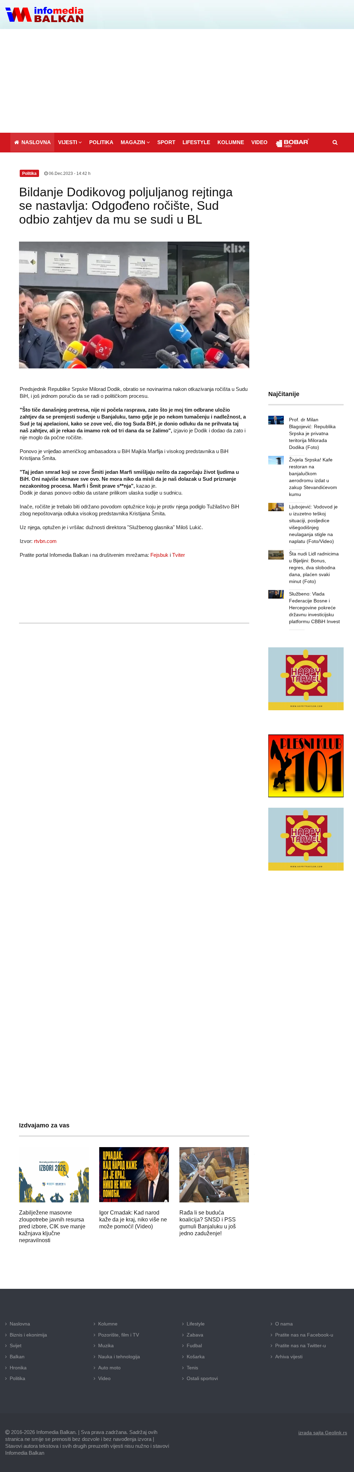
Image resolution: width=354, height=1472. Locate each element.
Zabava (195, 1335)
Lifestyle (196, 1323)
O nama (284, 1323)
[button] (69, 142)
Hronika (18, 1367)
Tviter (178, 555)
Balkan (17, 1356)
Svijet (15, 1345)
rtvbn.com (45, 541)
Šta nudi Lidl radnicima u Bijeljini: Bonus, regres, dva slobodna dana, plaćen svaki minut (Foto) (314, 567)
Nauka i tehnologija (119, 1356)
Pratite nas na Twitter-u (300, 1345)
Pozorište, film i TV (118, 1335)
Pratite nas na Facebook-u (304, 1335)
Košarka (196, 1356)
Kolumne (108, 1323)
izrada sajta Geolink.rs (322, 1432)
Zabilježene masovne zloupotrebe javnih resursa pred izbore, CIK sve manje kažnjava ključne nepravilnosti (52, 1226)
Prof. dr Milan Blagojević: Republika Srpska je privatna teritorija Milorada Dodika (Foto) (312, 433)
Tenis (192, 1367)
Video (104, 1378)
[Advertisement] (177, 80)
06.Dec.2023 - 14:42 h (69, 173)
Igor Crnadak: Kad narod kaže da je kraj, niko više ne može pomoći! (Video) (133, 1219)
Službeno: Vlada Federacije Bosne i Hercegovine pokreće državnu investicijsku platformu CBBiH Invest (314, 607)
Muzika (106, 1345)
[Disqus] (134, 833)
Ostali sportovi (202, 1378)
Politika (17, 1378)
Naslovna (20, 1323)
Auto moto (109, 1367)
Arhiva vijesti (288, 1356)
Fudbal (194, 1345)
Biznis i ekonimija (28, 1335)
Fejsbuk (159, 555)
